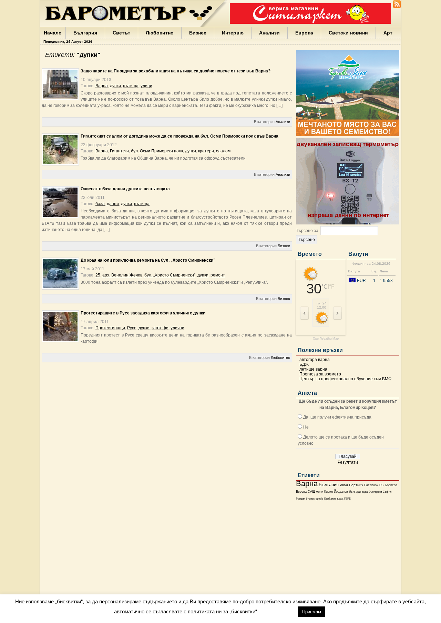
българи (355, 491)
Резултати (348, 462)
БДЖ (304, 364)
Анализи (269, 33)
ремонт (218, 275)
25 (97, 275)
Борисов (391, 485)
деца (340, 498)
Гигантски (119, 151)
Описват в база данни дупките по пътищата (125, 189)
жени (319, 491)
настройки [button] (277, 611)
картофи (160, 327)
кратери (206, 151)
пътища (131, 85)
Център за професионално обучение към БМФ (345, 378)
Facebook (371, 485)
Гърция (300, 498)
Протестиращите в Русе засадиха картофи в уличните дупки (143, 313)
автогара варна (314, 359)
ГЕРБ (347, 498)
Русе (131, 327)
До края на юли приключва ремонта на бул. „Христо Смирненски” (148, 260)
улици (146, 85)
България (85, 33)
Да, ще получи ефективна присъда (337, 417)
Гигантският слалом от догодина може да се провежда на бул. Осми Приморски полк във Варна (179, 136)
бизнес (310, 498)
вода (365, 491)
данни (113, 203)
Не (306, 427)
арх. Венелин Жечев (122, 275)
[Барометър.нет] (397, 6)
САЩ (311, 491)
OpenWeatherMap (326, 338)
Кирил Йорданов (336, 491)
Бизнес (197, 33)
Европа (304, 33)
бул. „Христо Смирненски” (169, 275)
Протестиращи (110, 327)
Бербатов (330, 498)
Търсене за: (307, 230)
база (100, 203)
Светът (121, 33)
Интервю (233, 33)
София (387, 491)
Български (375, 491)
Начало (53, 33)
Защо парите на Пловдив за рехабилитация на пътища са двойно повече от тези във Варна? (175, 71)
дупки (115, 85)
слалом (223, 151)
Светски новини (348, 33)
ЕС (381, 485)
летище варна (313, 369)
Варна (307, 483)
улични (177, 327)
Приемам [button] (311, 611)
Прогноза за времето (320, 374)
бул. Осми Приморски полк (157, 151)
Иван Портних (351, 485)
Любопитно (160, 33)
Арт (387, 33)
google (319, 498)
